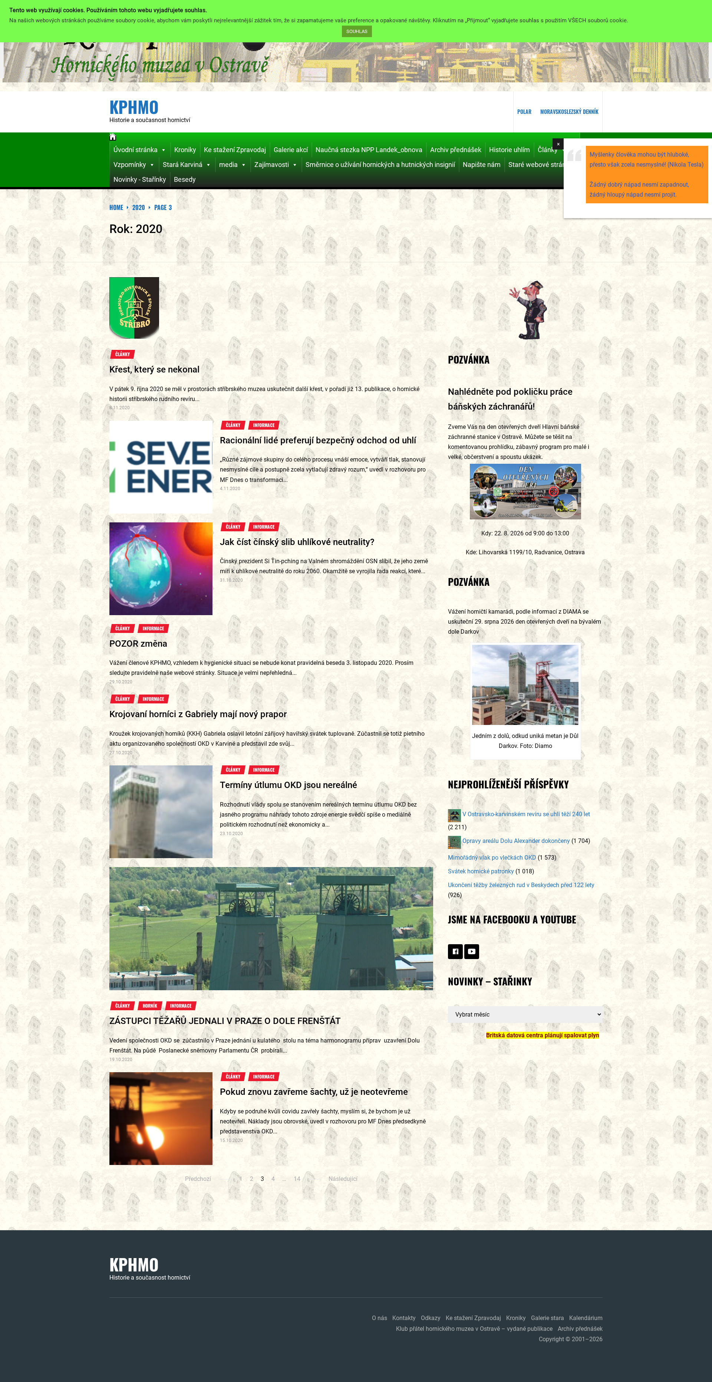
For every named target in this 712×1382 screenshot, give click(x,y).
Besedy (185, 179)
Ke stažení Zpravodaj (235, 150)
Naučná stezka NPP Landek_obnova (369, 150)
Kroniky (185, 150)
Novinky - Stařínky (139, 179)
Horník (150, 1006)
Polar (524, 111)
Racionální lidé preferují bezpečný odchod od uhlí (318, 440)
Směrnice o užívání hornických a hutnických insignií (380, 164)
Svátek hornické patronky (481, 871)
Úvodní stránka (135, 150)
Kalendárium (586, 1318)
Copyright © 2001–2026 (571, 1339)
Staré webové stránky (540, 164)
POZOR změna (138, 644)
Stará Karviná (182, 164)
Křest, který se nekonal (154, 369)
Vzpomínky (129, 164)
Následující (343, 1178)
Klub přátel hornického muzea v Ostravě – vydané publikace (474, 1328)
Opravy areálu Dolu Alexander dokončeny (515, 840)
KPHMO (134, 107)
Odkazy (431, 1318)
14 (297, 1178)
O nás (379, 1318)
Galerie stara (547, 1318)
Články (548, 150)
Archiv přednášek (455, 150)
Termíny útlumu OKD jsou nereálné (288, 785)
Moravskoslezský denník (569, 111)
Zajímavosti (271, 164)
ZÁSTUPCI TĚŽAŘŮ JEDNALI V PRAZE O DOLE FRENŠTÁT (224, 1021)
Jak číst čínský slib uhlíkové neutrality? (297, 542)
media (228, 164)
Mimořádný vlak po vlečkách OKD (492, 857)
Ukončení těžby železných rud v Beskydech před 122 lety (521, 885)
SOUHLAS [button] (356, 31)
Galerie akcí (291, 150)
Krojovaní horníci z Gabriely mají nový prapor (198, 714)
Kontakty (404, 1318)
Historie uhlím (509, 150)
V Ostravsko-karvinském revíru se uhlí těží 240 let (525, 814)
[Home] (112, 138)
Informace (263, 425)
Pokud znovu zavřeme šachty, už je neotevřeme (314, 1092)
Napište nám (482, 164)
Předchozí (198, 1178)
